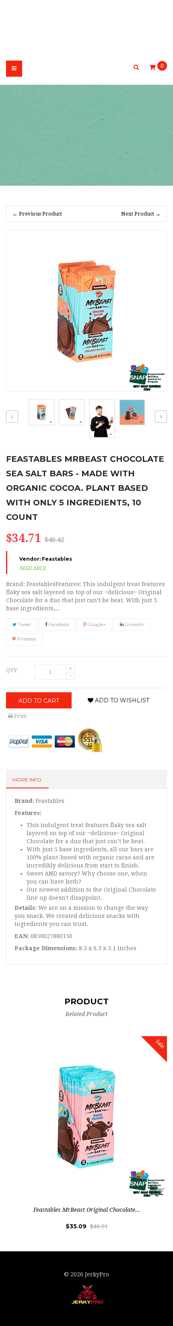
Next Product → (141, 214)
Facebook (58, 624)
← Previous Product (37, 214)
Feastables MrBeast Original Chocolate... (86, 1210)
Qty (11, 670)
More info (26, 780)
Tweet (23, 624)
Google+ (96, 624)
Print (20, 716)
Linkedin (134, 624)
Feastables (57, 559)
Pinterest (26, 639)
